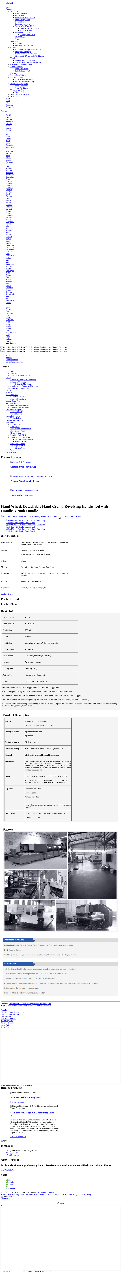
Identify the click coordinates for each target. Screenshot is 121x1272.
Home (8, 7)
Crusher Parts (6, 1016)
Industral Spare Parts (22, 71)
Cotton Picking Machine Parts (12, 1014)
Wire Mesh (14, 11)
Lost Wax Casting (84, 1195)
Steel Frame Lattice (22, 32)
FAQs (8, 103)
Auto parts (14, 41)
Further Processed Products (25, 18)
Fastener (13, 73)
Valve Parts (5, 1027)
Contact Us (10, 107)
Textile (12, 58)
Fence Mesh (19, 15)
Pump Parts (5, 1025)
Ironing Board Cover (18, 75)
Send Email (5, 1199)
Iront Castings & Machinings (26, 54)
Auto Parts (5, 1010)
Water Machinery (21, 88)
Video (8, 101)
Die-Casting (72, 1195)
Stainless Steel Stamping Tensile (13, 1195)
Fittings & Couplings (23, 52)
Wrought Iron (15, 96)
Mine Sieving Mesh (22, 20)
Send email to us (7, 594)
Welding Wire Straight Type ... (25, 481)
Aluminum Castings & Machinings (28, 50)
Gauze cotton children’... (22, 495)
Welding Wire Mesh (27, 35)
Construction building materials (22, 64)
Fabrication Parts (16, 67)
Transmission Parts (17, 90)
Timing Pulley (20, 92)
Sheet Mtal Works (21, 69)
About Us (9, 105)
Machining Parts (16, 77)
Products (9, 9)
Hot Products (42, 1192)
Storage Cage (20, 37)
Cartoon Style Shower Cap (25, 60)
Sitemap (52, 1192)
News (8, 99)
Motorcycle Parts (7, 1023)
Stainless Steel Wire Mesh (24, 26)
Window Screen (26, 30)
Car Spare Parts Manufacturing (12, 1012)
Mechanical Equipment (19, 84)
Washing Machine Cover (19, 94)
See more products (18, 1102)
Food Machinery (21, 86)
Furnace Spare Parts (8, 1019)
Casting (13, 47)
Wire (17, 39)
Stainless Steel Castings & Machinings (29, 56)
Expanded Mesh (21, 13)
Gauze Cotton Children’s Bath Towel (29, 62)
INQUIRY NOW (7, 1170)
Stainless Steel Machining (24, 82)
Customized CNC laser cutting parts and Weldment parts (30, 1004)
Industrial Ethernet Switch (25, 45)
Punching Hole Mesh (23, 24)
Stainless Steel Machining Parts (25, 1097)
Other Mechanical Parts (24, 79)
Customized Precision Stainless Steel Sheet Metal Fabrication (28, 1006)
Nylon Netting (20, 22)
